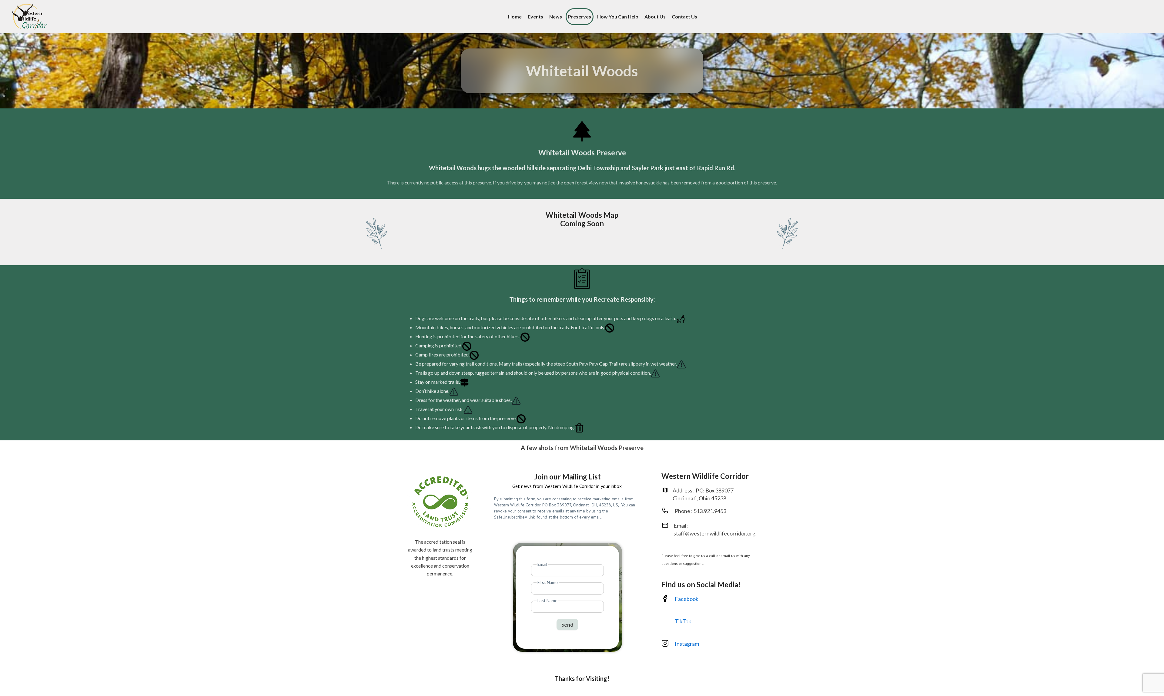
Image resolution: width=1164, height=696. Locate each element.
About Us (655, 16)
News (555, 16)
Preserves (579, 16)
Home (515, 16)
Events (535, 16)
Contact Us (684, 16)
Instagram (687, 643)
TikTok (683, 621)
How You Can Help (617, 16)
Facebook (686, 598)
